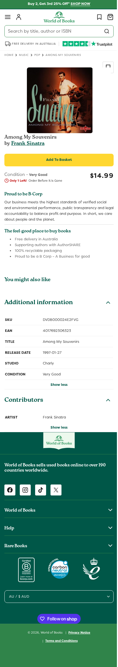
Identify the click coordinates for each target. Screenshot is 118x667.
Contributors (23, 400)
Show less (57, 385)
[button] (7, 17)
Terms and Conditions (59, 640)
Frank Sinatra (27, 144)
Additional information (38, 303)
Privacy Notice (77, 632)
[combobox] (56, 31)
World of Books (50, 632)
